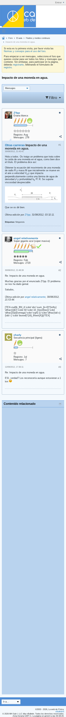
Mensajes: (19, 137)
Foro (10, 38)
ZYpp (27, 214)
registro (8, 67)
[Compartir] (60, 136)
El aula (19, 38)
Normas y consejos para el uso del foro (24, 51)
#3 (59, 367)
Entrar (58, 2)
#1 (59, 145)
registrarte (18, 64)
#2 (59, 270)
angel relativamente (35, 297)
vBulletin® (59, 711)
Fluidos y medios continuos (38, 38)
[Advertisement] (33, 551)
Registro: (18, 134)
